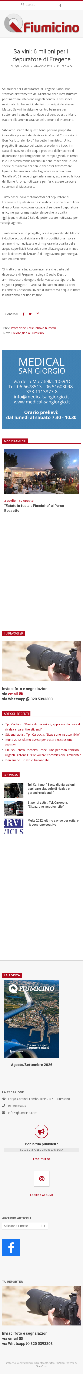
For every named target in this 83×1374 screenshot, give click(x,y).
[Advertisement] (41, 574)
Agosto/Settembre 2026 (31, 1065)
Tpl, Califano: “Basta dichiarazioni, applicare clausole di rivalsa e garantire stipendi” (51, 788)
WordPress (41, 1366)
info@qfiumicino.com (22, 1113)
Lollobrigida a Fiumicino (27, 333)
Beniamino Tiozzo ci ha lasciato (27, 760)
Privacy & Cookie (15, 1362)
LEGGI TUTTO (41, 1159)
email (13, 694)
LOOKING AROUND (41, 1195)
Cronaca (67, 66)
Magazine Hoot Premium (52, 1362)
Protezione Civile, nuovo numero (33, 328)
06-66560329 (17, 1106)
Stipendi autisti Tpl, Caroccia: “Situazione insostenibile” (42, 734)
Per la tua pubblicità (41, 1144)
